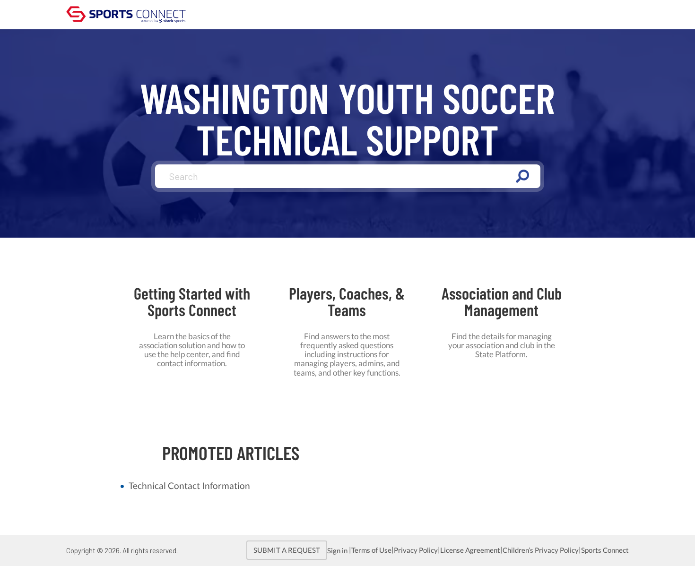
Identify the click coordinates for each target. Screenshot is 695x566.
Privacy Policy (416, 550)
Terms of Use (371, 550)
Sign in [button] (338, 551)
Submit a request (286, 550)
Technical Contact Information (189, 485)
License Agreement (470, 550)
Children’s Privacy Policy (541, 550)
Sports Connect (605, 550)
